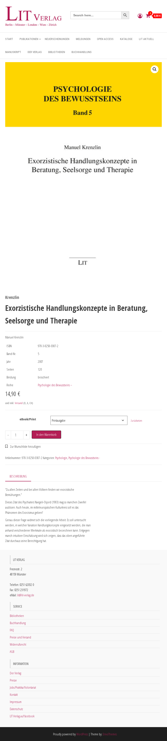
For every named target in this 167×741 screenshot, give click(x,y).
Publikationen (29, 39)
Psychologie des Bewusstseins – (55, 385)
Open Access (105, 39)
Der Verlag (35, 52)
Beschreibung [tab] (18, 476)
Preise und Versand (20, 637)
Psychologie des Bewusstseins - (84, 458)
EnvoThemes (110, 734)
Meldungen (83, 39)
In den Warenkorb (46, 434)
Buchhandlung (82, 52)
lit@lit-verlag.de (25, 595)
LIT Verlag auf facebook (22, 716)
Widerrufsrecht (18, 644)
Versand (19, 403)
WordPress (82, 734)
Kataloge (126, 39)
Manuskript (13, 52)
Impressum (16, 702)
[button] (155, 69)
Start (9, 39)
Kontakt (14, 694)
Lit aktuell (146, 39)
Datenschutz (16, 709)
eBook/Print (28, 419)
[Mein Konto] (140, 15)
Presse (13, 680)
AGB (12, 651)
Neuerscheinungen (57, 39)
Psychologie (61, 458)
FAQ (12, 630)
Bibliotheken (56, 52)
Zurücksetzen (136, 421)
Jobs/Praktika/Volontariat (23, 687)
